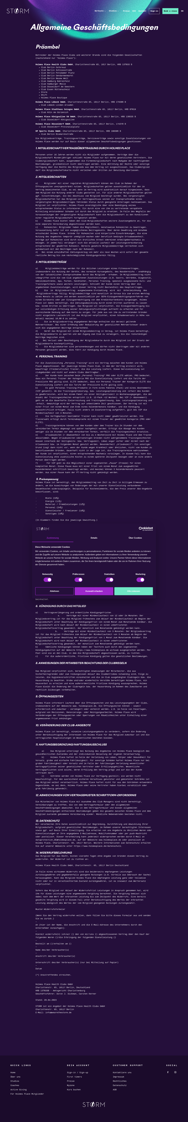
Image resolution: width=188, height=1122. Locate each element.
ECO (134, 11)
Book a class (170, 11)
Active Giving (18, 1090)
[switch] (78, 579)
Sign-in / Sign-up (77, 1073)
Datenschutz (119, 1085)
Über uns (15, 1077)
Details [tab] (94, 538)
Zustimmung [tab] (53, 538)
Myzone (70, 1085)
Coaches (14, 1085)
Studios (14, 1081)
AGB (115, 1090)
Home (12, 1073)
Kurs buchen (74, 1090)
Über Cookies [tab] (135, 538)
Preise (126, 11)
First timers (74, 1077)
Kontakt (142, 11)
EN (182, 11)
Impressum (118, 1077)
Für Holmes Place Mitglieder (27, 1094)
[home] (18, 11)
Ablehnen (54, 591)
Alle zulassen (133, 591)
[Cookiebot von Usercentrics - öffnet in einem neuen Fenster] (141, 529)
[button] (100, 11)
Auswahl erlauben (94, 591)
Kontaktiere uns (122, 1073)
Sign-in (154, 11)
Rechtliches (119, 1081)
